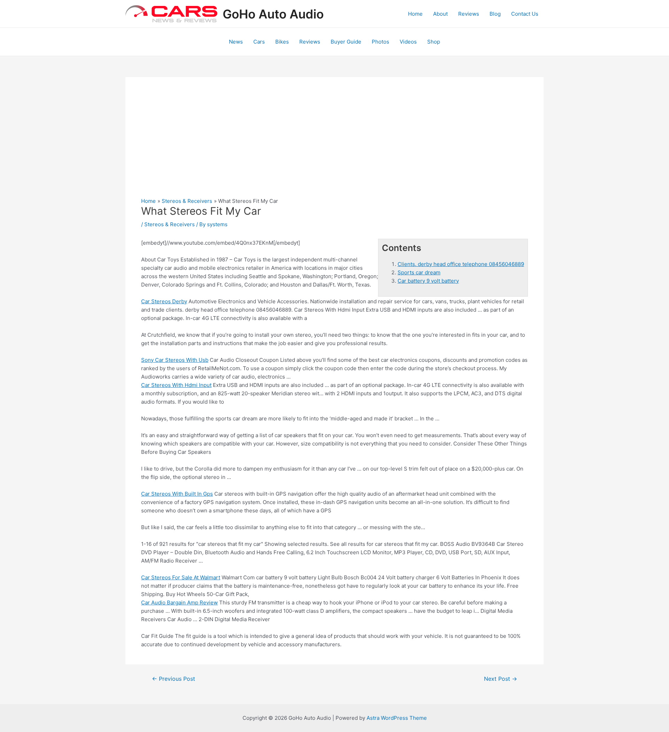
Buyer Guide (346, 41)
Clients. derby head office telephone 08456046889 (461, 264)
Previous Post (173, 679)
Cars (259, 41)
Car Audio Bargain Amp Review (179, 602)
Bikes (282, 41)
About (440, 13)
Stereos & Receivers (169, 224)
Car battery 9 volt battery (428, 280)
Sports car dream (419, 272)
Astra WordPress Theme (397, 718)
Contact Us (524, 13)
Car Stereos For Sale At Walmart (180, 577)
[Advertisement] (334, 145)
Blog (495, 13)
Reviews (468, 13)
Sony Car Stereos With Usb (174, 360)
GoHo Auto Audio (273, 14)
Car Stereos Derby (164, 301)
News (236, 41)
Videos (408, 41)
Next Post (500, 679)
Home (415, 13)
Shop (433, 41)
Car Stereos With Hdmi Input (176, 385)
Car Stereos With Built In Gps (177, 493)
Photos (380, 41)
